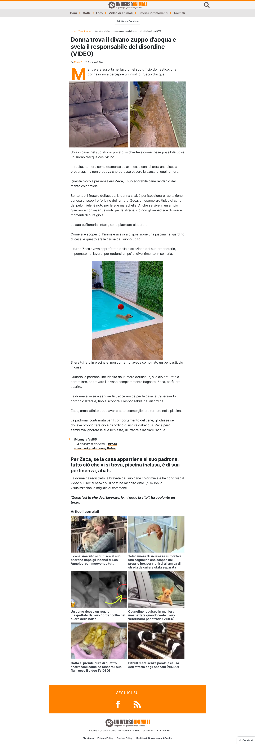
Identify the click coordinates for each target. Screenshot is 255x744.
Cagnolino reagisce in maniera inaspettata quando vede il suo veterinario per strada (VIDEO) (151, 615)
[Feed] (137, 704)
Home (73, 31)
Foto (99, 13)
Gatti (86, 13)
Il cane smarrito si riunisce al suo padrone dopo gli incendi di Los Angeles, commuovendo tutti (96, 559)
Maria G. (78, 62)
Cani (73, 13)
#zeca (112, 444)
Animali (179, 13)
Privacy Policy (105, 738)
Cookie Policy (124, 738)
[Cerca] (207, 5)
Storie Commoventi (153, 13)
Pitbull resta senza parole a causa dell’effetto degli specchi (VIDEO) (153, 665)
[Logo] (127, 5)
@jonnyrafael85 (85, 439)
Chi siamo (88, 738)
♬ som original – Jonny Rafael (95, 448)
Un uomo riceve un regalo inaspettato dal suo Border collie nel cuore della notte (98, 615)
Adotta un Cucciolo (128, 21)
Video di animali (121, 13)
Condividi (247, 740)
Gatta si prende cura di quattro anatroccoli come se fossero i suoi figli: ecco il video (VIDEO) (96, 666)
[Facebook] (118, 704)
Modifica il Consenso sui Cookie (154, 738)
